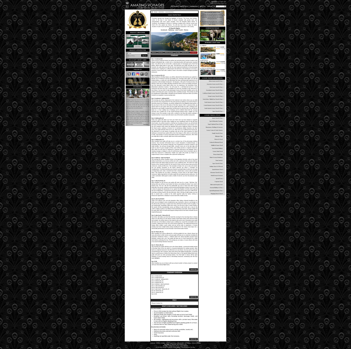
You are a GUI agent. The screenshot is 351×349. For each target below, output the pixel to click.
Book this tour (185, 52)
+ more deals (222, 48)
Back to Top (194, 269)
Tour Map (177, 52)
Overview (160, 52)
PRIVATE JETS (184, 6)
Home (152, 12)
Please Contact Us (157, 303)
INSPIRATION (194, 6)
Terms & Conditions (185, 347)
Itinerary (154, 52)
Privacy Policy (131, 55)
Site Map (193, 347)
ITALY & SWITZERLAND (208, 68)
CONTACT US (211, 6)
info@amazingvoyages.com (219, 3)
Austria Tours (161, 12)
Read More (146, 124)
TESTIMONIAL (137, 87)
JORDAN (204, 45)
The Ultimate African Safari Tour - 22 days (212, 21)
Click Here (137, 46)
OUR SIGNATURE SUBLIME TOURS (212, 12)
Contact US (193, 52)
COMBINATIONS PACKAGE (212, 28)
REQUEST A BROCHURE (137, 32)
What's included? (169, 52)
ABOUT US (203, 6)
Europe (155, 12)
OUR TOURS (174, 6)
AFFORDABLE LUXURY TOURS (212, 42)
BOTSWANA (205, 60)
